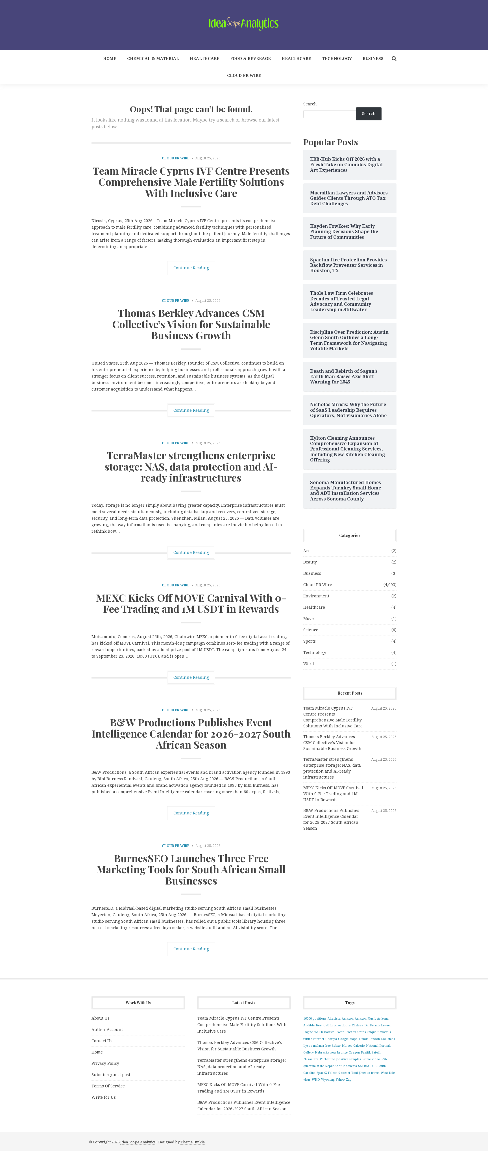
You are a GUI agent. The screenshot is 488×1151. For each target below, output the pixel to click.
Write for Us (103, 1097)
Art (306, 551)
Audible (309, 1025)
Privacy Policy (105, 1063)
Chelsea (357, 1025)
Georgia (331, 1039)
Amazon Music (365, 1018)
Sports (309, 641)
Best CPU (322, 1025)
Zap (349, 1079)
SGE (373, 1066)
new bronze (339, 1052)
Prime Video (371, 1059)
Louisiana (388, 1039)
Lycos (307, 1046)
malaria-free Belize (327, 1046)
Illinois (364, 1039)
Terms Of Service (108, 1086)
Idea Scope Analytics (137, 1142)
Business (373, 58)
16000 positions (314, 1018)
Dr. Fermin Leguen (377, 1025)
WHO (316, 1079)
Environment (316, 596)
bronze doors (340, 1025)
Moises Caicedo (353, 1046)
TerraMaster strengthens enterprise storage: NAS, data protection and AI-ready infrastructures (191, 466)
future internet (313, 1039)
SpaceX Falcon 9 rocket (333, 1073)
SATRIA (363, 1066)
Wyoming (328, 1079)
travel (375, 1073)
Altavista (334, 1018)
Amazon (348, 1018)
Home (109, 58)
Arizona (383, 1018)
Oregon (354, 1052)
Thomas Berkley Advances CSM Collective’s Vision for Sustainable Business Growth (191, 324)
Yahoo (340, 1079)
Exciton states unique (360, 1032)
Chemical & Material (153, 58)
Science (310, 630)
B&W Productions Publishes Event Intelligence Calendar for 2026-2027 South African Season (191, 733)
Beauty (310, 562)
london (375, 1039)
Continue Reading (191, 268)
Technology (337, 58)
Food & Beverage (250, 58)
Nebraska (322, 1052)
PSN (384, 1059)
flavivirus (384, 1032)
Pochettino (327, 1059)
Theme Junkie (192, 1142)
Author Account (107, 1029)
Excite (340, 1032)
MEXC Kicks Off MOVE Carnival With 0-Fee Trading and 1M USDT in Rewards (191, 603)
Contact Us (101, 1041)
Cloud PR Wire (244, 75)
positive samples (348, 1059)
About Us (100, 1018)
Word (308, 664)
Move (308, 618)
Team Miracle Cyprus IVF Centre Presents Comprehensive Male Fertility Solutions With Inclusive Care (191, 182)
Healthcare (204, 58)
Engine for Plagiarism (318, 1032)
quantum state (313, 1066)
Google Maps (348, 1039)
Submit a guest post (110, 1074)
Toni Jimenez (360, 1073)
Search (310, 104)
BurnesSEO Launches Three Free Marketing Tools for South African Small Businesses (191, 869)
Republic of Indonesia (341, 1066)
